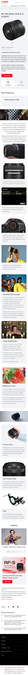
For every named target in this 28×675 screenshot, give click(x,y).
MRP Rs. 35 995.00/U (7, 47)
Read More (7, 581)
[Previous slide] (4, 552)
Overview (8, 85)
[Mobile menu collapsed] (26, 2)
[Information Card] (14, 565)
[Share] (9, 607)
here (5, 590)
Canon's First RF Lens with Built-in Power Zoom (12, 576)
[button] (12, 43)
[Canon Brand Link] (4, 2)
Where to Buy (7, 75)
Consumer (16, 2)
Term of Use (15, 669)
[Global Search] (23, 2)
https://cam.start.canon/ (7, 599)
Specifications (21, 85)
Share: (3, 607)
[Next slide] (24, 552)
